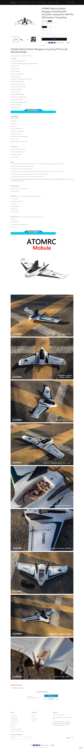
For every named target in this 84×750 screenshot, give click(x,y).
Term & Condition (14, 725)
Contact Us (34, 714)
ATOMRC (15, 49)
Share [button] (44, 45)
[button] (26, 2)
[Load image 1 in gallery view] (16, 39)
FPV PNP (51, 27)
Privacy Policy (13, 723)
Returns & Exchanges (14, 721)
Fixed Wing (50, 49)
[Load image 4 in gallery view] (27, 39)
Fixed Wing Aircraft (15, 687)
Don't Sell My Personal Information (17, 731)
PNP (56, 27)
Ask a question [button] (51, 698)
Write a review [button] (51, 695)
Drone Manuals (34, 719)
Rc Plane (21, 687)
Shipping (48, 22)
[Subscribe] (30, 737)
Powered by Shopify (44, 747)
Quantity (43, 29)
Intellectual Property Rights (16, 729)
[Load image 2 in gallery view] (21, 39)
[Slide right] (37, 39)
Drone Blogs (34, 721)
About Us (33, 716)
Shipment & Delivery (14, 719)
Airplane (15, 58)
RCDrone (40, 747)
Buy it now (54, 39)
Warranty (12, 727)
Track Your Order (14, 714)
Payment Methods (14, 716)
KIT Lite (45, 27)
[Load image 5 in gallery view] (33, 39)
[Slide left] (12, 39)
